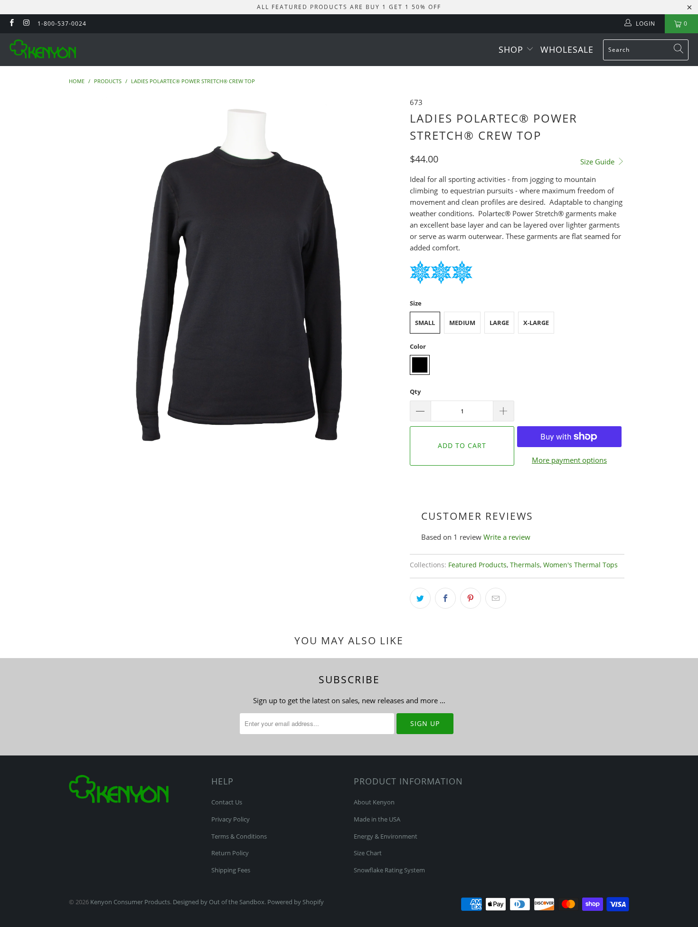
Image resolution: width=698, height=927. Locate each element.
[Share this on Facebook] (445, 598)
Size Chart (368, 853)
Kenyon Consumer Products (130, 902)
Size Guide (598, 161)
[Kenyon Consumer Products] (42, 49)
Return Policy (230, 853)
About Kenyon (374, 802)
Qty (415, 391)
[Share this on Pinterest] (470, 598)
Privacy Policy (230, 819)
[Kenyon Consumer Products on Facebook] (11, 23)
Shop (512, 49)
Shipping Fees (230, 870)
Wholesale (567, 49)
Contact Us (226, 802)
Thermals (525, 565)
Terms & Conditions (239, 836)
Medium (462, 322)
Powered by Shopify (295, 902)
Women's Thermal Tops (580, 565)
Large (499, 322)
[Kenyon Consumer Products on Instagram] (26, 23)
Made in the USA (377, 819)
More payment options (569, 460)
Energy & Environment (385, 836)
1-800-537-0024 (62, 23)
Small (425, 322)
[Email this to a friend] (495, 598)
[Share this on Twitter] (420, 598)
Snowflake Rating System (389, 870)
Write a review (506, 537)
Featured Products (477, 565)
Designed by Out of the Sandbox (218, 902)
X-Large (536, 322)
